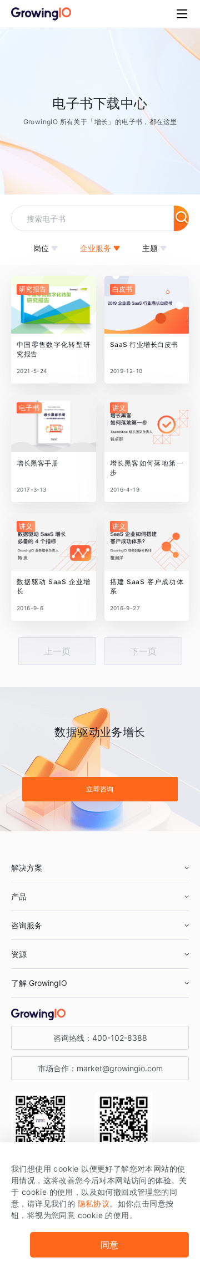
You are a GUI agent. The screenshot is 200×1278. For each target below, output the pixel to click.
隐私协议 (94, 1203)
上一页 (57, 651)
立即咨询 (100, 789)
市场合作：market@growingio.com (100, 1068)
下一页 (143, 651)
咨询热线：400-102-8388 (100, 1037)
